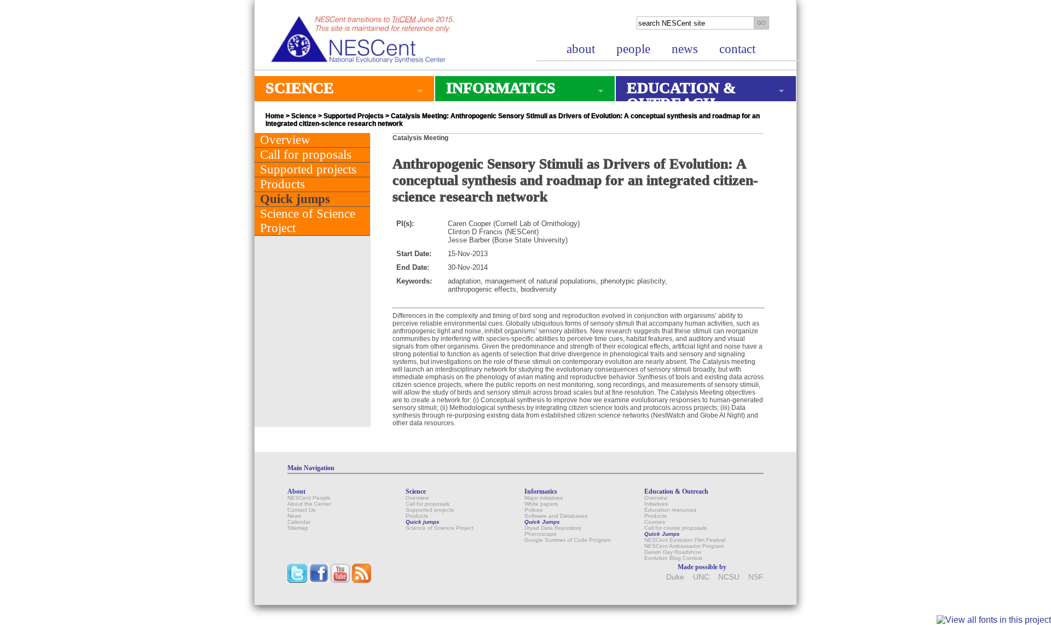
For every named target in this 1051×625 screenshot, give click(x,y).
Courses (654, 522)
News (294, 516)
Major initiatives (543, 498)
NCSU (729, 577)
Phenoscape (540, 534)
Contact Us (301, 510)
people (633, 49)
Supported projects (308, 169)
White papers (541, 504)
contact (737, 49)
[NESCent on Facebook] (318, 580)
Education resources (670, 510)
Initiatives (656, 504)
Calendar (298, 522)
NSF (756, 577)
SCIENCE (294, 90)
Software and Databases (555, 516)
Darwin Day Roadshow (672, 552)
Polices (533, 510)
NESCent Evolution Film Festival (684, 540)
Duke (675, 577)
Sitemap (297, 528)
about (581, 49)
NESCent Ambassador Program (684, 546)
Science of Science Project (307, 221)
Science (303, 116)
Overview (285, 140)
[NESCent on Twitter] (297, 580)
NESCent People (309, 498)
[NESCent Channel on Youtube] (340, 580)
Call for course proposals (675, 528)
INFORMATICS (495, 90)
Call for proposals (305, 154)
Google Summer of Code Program (567, 540)
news (685, 49)
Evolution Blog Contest (673, 558)
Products (282, 184)
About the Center (309, 504)
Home (274, 116)
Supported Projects (354, 116)
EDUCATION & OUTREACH (676, 95)
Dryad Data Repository (552, 528)
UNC (701, 577)
